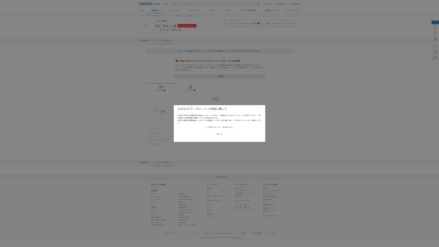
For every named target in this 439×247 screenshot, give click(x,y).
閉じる (219, 134)
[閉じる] (261, 108)
